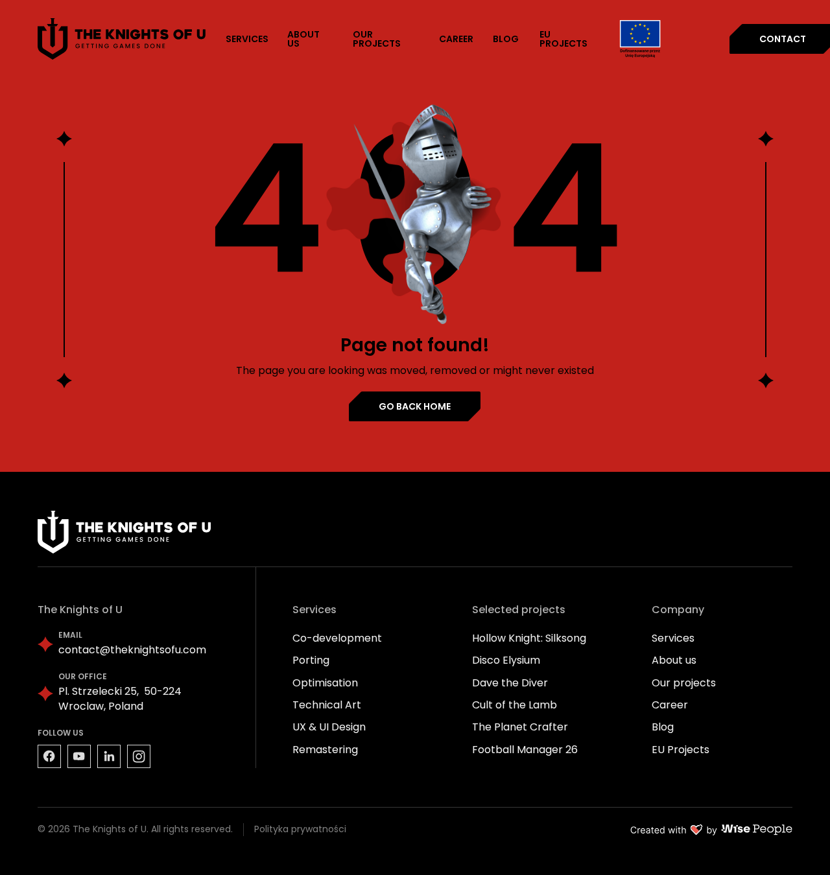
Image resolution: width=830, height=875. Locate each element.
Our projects (684, 682)
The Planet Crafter (520, 726)
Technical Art (326, 704)
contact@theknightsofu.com (132, 650)
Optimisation (325, 682)
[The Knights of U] (123, 39)
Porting (310, 660)
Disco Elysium (506, 660)
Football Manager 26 (525, 749)
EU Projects (680, 749)
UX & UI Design (329, 726)
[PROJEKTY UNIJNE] (640, 39)
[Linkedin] (109, 756)
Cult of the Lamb (514, 704)
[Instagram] (138, 756)
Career (670, 704)
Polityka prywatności (300, 829)
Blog (663, 726)
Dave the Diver (510, 682)
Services (673, 638)
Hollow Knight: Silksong (529, 638)
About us (674, 660)
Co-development (337, 638)
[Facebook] (49, 756)
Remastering (325, 749)
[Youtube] (79, 756)
